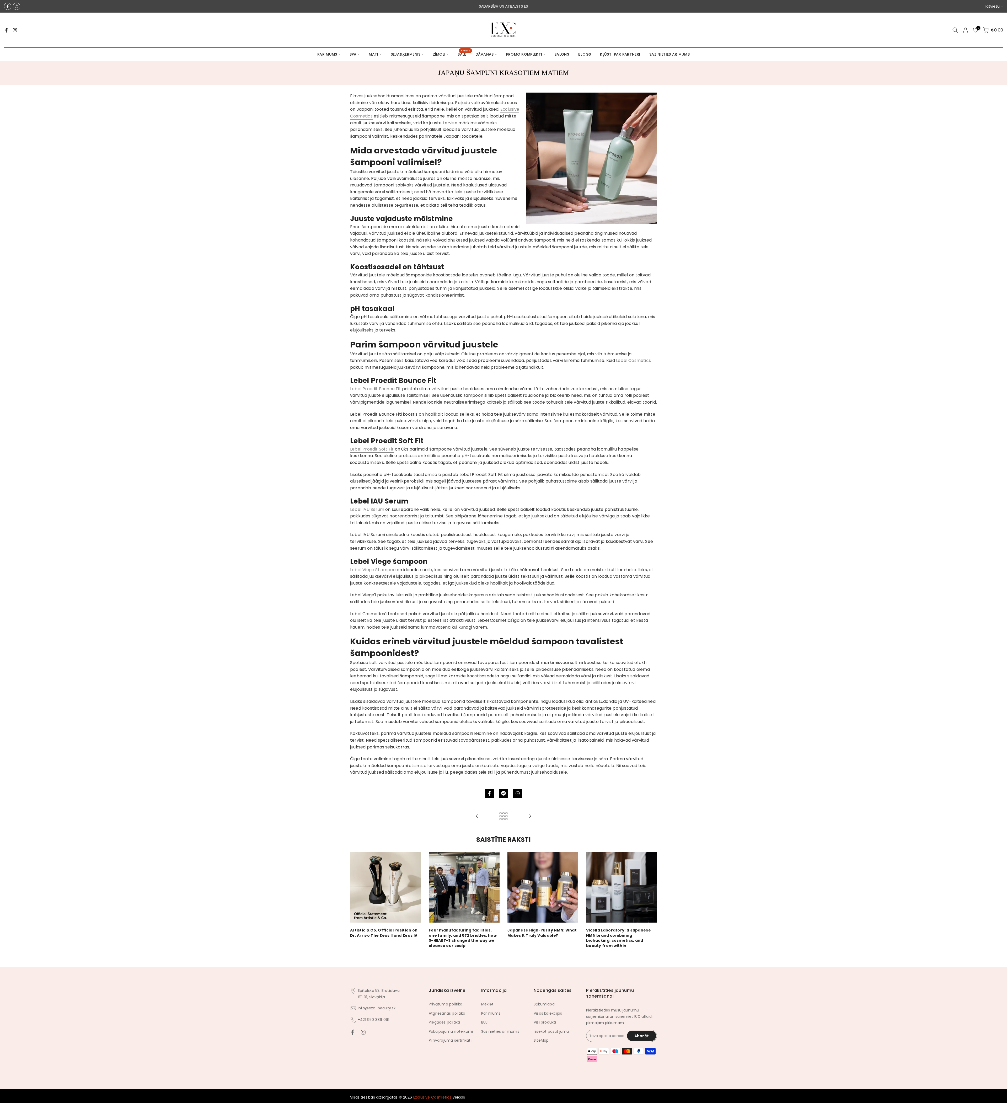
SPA (353, 54)
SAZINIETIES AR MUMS (669, 54)
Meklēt (487, 1004)
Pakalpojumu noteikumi (451, 1031)
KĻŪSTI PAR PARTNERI (620, 54)
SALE (464, 54)
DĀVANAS (484, 54)
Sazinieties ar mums (500, 1031)
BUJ (484, 1022)
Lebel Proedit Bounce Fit (375, 389)
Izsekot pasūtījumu (551, 1031)
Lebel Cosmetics (633, 360)
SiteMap (541, 1040)
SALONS (561, 54)
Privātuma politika (446, 1004)
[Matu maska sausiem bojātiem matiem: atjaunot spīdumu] (477, 816)
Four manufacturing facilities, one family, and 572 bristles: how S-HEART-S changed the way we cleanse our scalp (463, 938)
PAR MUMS (327, 54)
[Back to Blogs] (503, 816)
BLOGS (584, 54)
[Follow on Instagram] (16, 6)
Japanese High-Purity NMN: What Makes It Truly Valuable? (542, 933)
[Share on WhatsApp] (517, 793)
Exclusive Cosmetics (432, 1097)
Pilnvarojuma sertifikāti (450, 1040)
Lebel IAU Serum (367, 509)
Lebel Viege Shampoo (373, 570)
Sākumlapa (544, 1004)
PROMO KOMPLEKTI (524, 54)
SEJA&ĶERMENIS (406, 54)
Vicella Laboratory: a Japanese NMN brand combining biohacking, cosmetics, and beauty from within (618, 938)
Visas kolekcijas (548, 1013)
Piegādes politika (444, 1022)
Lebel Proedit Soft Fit (372, 449)
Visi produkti (545, 1022)
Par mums (491, 1013)
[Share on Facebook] (489, 793)
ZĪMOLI (439, 54)
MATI (373, 54)
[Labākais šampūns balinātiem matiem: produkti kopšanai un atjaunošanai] (530, 816)
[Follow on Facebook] (7, 6)
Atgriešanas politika (447, 1013)
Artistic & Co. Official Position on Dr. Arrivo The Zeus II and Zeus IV (384, 933)
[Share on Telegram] (503, 793)
